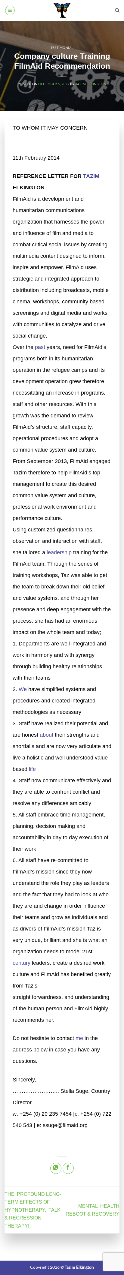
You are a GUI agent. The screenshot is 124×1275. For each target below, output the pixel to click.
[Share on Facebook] (68, 1168)
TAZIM (91, 176)
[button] (10, 10)
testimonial (62, 48)
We (23, 689)
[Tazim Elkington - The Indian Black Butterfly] (62, 10)
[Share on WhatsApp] (55, 1168)
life (32, 769)
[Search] (117, 10)
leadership (59, 552)
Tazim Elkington (91, 84)
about (46, 735)
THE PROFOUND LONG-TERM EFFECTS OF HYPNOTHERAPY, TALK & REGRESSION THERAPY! (33, 1210)
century (21, 963)
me (79, 1038)
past (40, 347)
